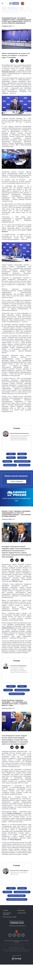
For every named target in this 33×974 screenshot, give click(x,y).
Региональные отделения (7, 913)
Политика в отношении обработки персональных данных (16, 949)
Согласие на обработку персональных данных (16, 950)
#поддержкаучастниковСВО (16, 895)
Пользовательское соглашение (16, 946)
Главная (4, 7)
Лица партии (21, 910)
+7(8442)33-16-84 (16, 923)
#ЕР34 (11, 454)
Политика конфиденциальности (16, 948)
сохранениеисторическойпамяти (16, 899)
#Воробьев (7, 892)
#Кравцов (10, 457)
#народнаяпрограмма (22, 690)
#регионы (22, 457)
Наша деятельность (13, 7)
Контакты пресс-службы (9, 917)
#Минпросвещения (10, 465)
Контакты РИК (22, 913)
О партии (5, 910)
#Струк (22, 686)
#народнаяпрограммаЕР (22, 461)
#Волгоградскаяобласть (17, 693)
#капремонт (7, 461)
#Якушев (22, 454)
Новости (21, 7)
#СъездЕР (8, 690)
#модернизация (24, 465)
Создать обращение (16, 481)
